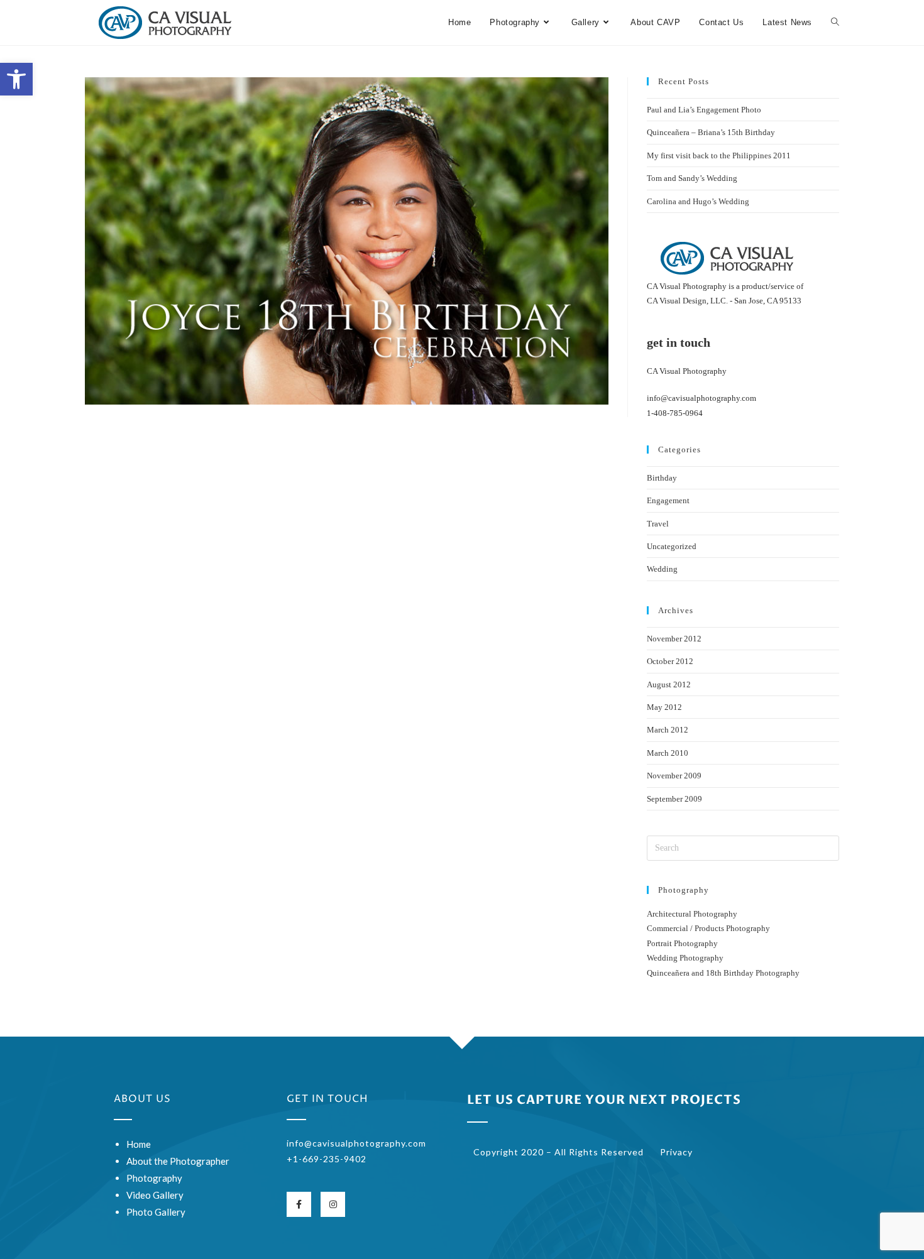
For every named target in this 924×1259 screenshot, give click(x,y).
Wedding (662, 569)
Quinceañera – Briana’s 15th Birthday (711, 132)
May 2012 (664, 707)
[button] (16, 79)
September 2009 (674, 799)
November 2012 (674, 638)
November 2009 (674, 775)
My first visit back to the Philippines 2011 (719, 155)
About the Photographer (177, 1161)
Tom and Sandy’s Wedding (692, 178)
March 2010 (667, 753)
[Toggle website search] (835, 22)
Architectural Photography (692, 913)
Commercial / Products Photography (708, 928)
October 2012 (670, 661)
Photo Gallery (155, 1212)
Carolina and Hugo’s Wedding (698, 201)
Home (138, 1144)
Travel (658, 523)
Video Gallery (155, 1195)
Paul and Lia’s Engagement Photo (704, 109)
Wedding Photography (685, 957)
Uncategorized (671, 546)
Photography (154, 1178)
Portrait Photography (682, 943)
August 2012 (669, 684)
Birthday (662, 477)
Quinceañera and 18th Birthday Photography (723, 973)
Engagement (668, 500)
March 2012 (667, 729)
